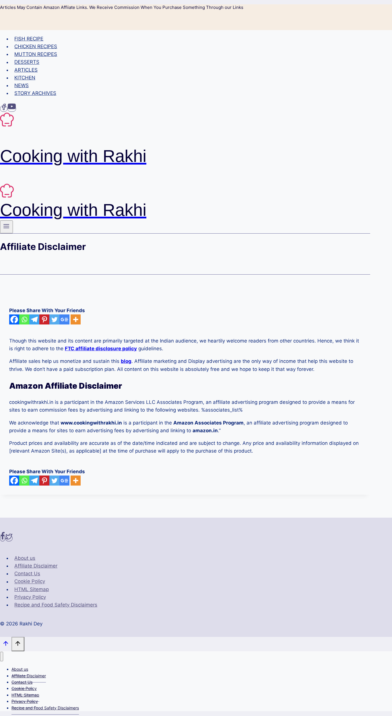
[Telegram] (34, 319)
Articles (26, 70)
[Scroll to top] (5, 644)
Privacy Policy (30, 597)
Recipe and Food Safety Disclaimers (55, 605)
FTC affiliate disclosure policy (101, 348)
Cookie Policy (29, 581)
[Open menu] (6, 226)
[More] (75, 319)
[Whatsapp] (24, 319)
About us (24, 558)
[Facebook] (3, 108)
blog (126, 361)
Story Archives (35, 93)
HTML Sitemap (31, 589)
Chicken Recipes (35, 46)
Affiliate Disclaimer (35, 566)
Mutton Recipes (35, 54)
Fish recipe (28, 39)
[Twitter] (54, 319)
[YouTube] (11, 108)
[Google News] (64, 319)
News (21, 85)
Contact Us (27, 573)
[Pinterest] (44, 319)
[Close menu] (1, 656)
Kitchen (24, 78)
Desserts (26, 62)
